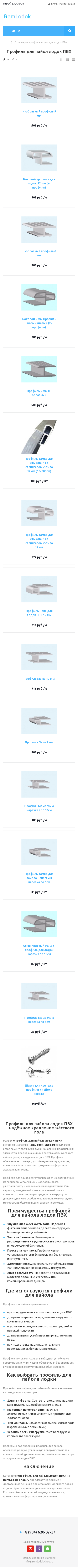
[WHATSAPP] (47, 1549)
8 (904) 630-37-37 (13, 3)
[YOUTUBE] (30, 1549)
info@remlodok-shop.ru (39, 1561)
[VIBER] (39, 1549)
